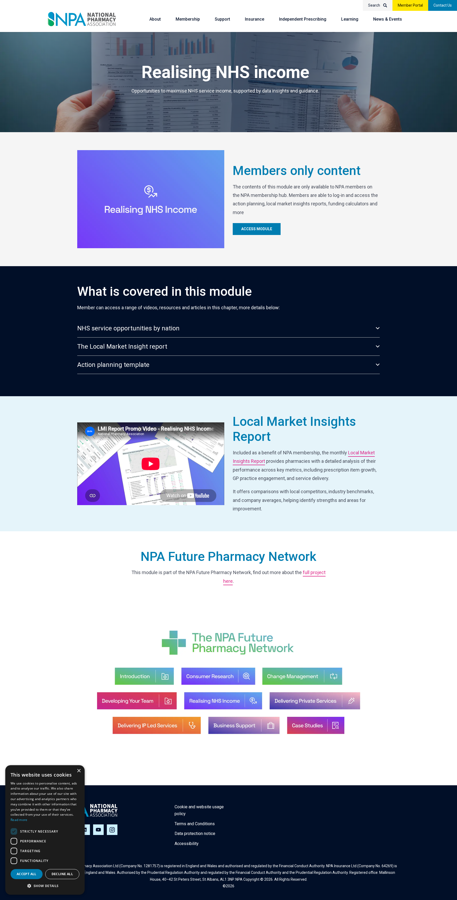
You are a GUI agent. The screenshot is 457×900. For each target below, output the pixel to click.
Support (222, 19)
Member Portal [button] (410, 5)
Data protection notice (195, 833)
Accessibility (187, 843)
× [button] (79, 771)
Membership (188, 19)
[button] (45, 886)
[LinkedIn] (84, 829)
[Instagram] (112, 829)
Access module (256, 229)
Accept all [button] (26, 874)
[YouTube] (98, 829)
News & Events (387, 19)
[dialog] (45, 830)
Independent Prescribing (302, 19)
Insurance (254, 19)
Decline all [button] (62, 874)
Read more (19, 820)
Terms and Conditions (195, 823)
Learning (349, 19)
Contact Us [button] (442, 5)
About (155, 19)
